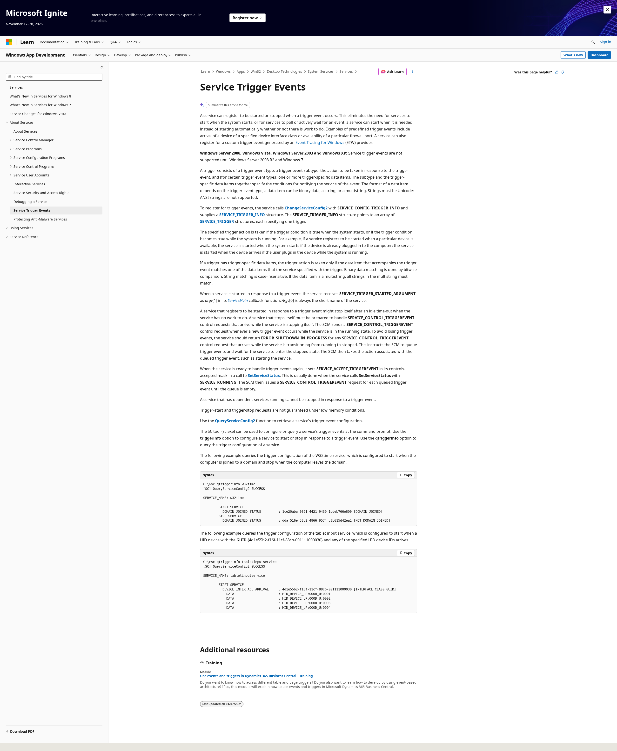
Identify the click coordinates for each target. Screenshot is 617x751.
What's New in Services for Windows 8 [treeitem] (40, 96)
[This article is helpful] (557, 72)
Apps (241, 71)
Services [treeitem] (16, 87)
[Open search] (593, 42)
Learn (205, 71)
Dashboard (599, 55)
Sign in (605, 41)
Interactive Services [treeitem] (29, 184)
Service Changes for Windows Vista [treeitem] (38, 113)
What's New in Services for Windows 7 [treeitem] (40, 105)
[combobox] (54, 77)
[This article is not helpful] (562, 72)
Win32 (256, 71)
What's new (573, 55)
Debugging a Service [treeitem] (30, 201)
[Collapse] (102, 67)
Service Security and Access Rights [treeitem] (41, 192)
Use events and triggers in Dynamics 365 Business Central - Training (256, 676)
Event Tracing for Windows (319, 142)
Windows (223, 71)
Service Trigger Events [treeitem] (31, 210)
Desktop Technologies (284, 71)
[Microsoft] (9, 42)
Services (346, 71)
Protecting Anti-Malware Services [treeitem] (40, 219)
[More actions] (413, 72)
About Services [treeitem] (25, 131)
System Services (321, 71)
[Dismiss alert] (607, 9)
